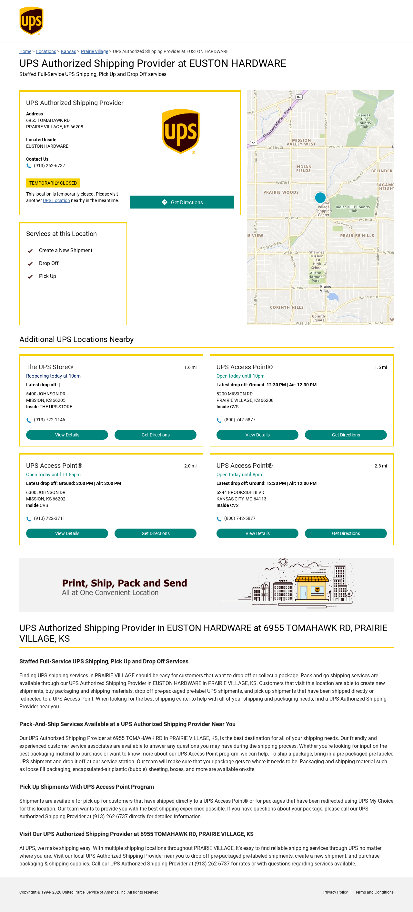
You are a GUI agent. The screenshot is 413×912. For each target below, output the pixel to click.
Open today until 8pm (239, 474)
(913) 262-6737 (49, 165)
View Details (67, 434)
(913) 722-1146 (49, 419)
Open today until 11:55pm (53, 474)
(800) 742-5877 (240, 419)
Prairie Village (94, 51)
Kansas (68, 51)
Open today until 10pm (241, 376)
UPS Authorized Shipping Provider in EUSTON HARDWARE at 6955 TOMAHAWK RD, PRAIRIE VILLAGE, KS (203, 633)
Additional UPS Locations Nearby (76, 339)
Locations (46, 51)
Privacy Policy (335, 892)
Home (25, 51)
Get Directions (187, 202)
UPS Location (56, 200)
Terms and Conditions (374, 892)
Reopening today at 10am (53, 376)
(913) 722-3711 (49, 518)
